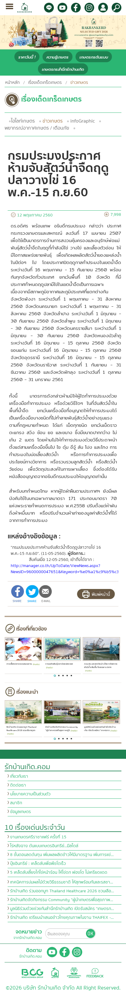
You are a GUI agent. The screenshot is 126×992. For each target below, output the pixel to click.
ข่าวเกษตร (53, 121)
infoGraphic (82, 121)
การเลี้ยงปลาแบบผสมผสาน (19, 664)
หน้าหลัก (12, 82)
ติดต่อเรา (18, 785)
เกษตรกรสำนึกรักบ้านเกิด (63, 69)
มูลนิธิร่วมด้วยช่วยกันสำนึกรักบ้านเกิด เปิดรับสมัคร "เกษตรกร (100, 728)
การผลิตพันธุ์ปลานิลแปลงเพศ (59, 664)
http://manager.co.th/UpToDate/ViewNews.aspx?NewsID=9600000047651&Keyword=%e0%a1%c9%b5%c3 (65, 568)
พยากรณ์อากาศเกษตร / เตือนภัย (37, 128)
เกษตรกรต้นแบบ (94, 57)
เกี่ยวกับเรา (19, 776)
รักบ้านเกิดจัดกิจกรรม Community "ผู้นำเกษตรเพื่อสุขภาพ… (61, 900)
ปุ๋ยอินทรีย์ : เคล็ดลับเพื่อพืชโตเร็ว (38, 863)
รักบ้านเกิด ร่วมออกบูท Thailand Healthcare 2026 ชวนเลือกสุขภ (21, 728)
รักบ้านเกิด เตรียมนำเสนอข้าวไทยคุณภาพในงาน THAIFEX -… (62, 917)
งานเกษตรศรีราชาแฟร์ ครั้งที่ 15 (38, 837)
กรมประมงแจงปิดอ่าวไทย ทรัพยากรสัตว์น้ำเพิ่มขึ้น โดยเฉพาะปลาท (100, 665)
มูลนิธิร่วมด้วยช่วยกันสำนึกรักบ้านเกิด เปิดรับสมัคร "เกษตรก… (62, 908)
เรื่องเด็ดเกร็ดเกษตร (45, 82)
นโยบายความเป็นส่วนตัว (30, 794)
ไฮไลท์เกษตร (23, 121)
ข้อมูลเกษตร (20, 811)
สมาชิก (16, 803)
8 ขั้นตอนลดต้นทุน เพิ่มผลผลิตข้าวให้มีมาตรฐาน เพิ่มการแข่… (62, 854)
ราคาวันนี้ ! (26, 57)
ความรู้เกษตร (57, 57)
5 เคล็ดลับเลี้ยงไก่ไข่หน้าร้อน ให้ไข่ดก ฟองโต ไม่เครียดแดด (58, 872)
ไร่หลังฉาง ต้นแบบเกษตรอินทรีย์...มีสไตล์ (44, 846)
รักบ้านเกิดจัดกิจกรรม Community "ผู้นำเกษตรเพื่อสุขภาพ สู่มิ (61, 728)
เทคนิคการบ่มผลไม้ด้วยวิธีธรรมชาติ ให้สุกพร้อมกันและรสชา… (61, 882)
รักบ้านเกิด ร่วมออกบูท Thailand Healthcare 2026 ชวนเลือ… (62, 891)
